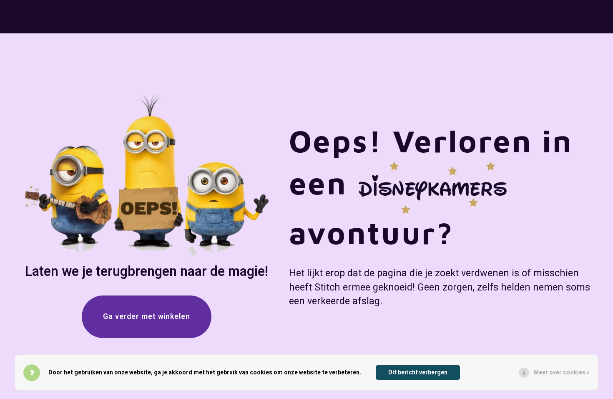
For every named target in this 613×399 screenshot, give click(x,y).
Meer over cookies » (561, 372)
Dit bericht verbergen (417, 372)
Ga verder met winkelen (146, 316)
